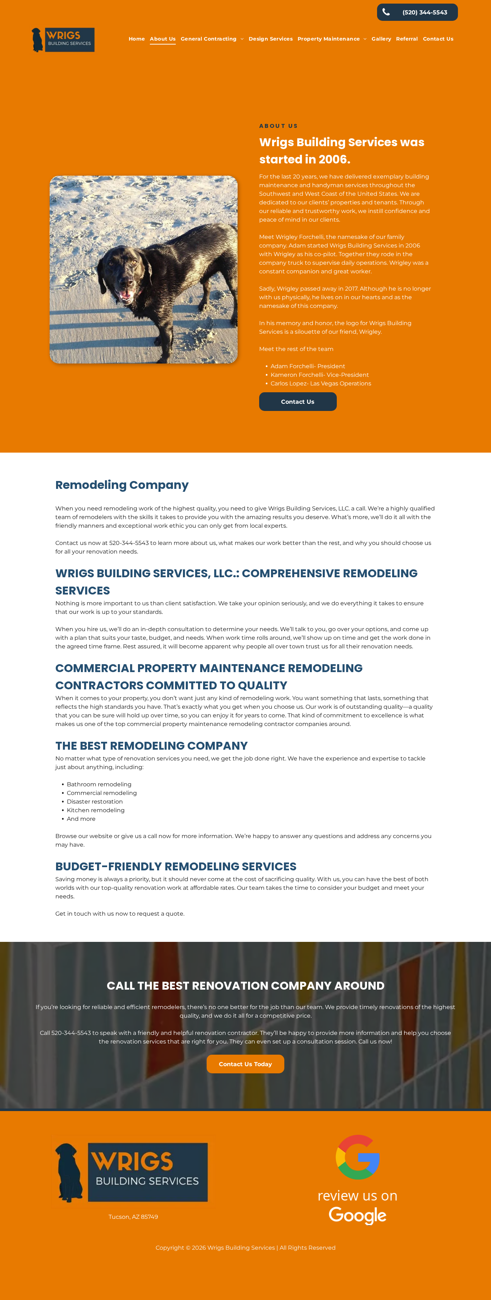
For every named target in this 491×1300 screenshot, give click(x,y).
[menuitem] (137, 39)
